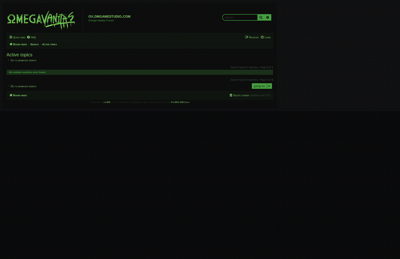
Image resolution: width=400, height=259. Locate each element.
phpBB (106, 102)
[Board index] (45, 19)
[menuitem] (31, 37)
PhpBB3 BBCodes (180, 102)
